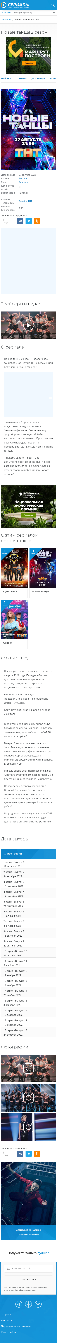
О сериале (21, 78)
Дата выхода (38, 78)
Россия (23, 178)
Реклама (6, 1320)
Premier (23, 201)
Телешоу (23, 182)
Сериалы (6, 19)
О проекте (7, 1314)
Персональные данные (16, 1326)
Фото (53, 78)
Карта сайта (8, 1332)
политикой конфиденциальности (21, 1290)
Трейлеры (6, 78)
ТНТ (30, 201)
